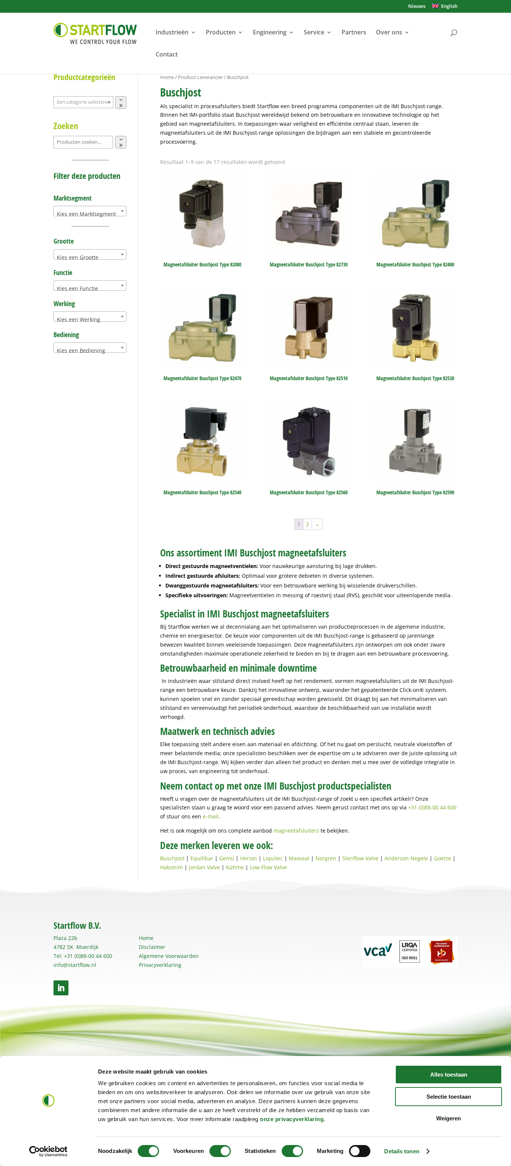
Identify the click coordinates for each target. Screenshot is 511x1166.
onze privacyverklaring (292, 1119)
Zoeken (65, 126)
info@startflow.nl (74, 964)
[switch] (220, 1151)
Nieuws (416, 6)
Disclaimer (152, 946)
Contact (167, 55)
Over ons (389, 33)
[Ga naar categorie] (120, 102)
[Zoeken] (120, 142)
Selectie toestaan (448, 1096)
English (448, 6)
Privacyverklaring (160, 964)
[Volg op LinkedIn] (60, 987)
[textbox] (90, 214)
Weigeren (448, 1118)
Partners (354, 33)
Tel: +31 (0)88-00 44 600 (82, 955)
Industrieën (172, 33)
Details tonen (401, 1151)
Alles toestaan (448, 1074)
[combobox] (89, 211)
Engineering (270, 33)
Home (167, 77)
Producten (221, 33)
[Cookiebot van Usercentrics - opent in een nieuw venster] (48, 1151)
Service (314, 33)
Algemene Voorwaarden (169, 955)
